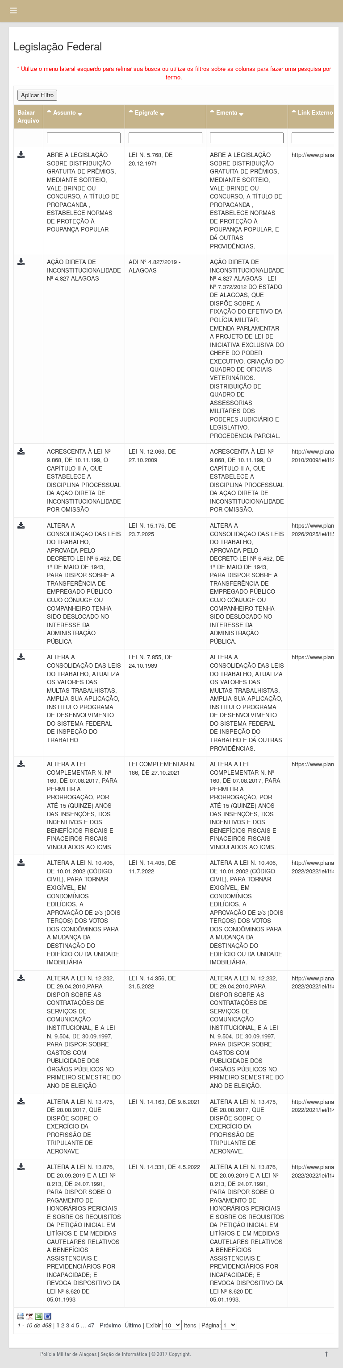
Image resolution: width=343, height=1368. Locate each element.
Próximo (110, 1325)
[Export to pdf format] (28, 1315)
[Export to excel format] (37, 1315)
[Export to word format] (46, 1315)
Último (133, 1325)
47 (91, 1325)
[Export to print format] (20, 1315)
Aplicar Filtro (37, 95)
